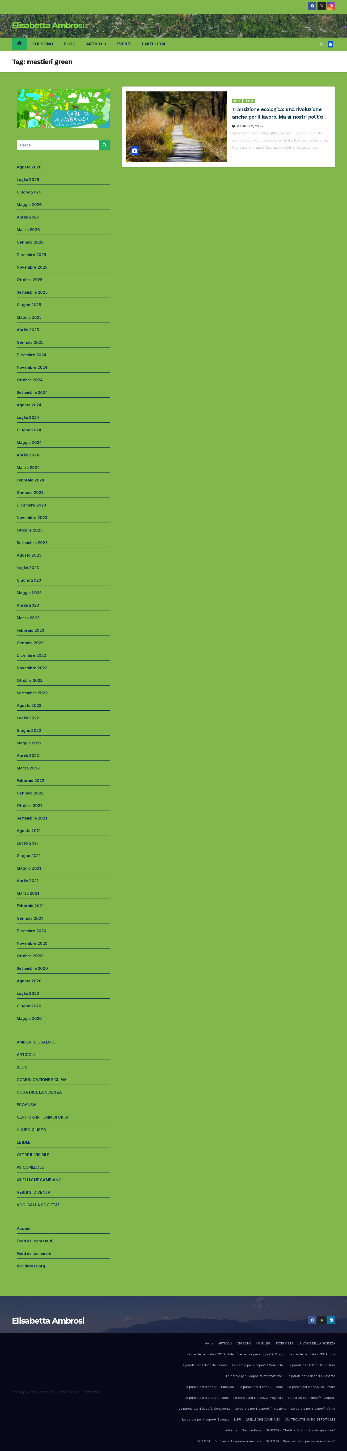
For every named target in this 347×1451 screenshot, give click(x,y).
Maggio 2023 (29, 592)
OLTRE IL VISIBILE (33, 1154)
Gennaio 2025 (30, 342)
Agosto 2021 (29, 830)
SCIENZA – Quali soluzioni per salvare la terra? (300, 1441)
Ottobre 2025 (29, 279)
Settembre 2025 (32, 292)
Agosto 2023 (29, 555)
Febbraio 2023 (30, 630)
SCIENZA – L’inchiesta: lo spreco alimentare (229, 1441)
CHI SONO (42, 44)
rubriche (231, 1430)
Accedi (23, 1228)
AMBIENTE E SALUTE (36, 1042)
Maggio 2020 (29, 1018)
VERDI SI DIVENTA (34, 1192)
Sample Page (252, 1430)
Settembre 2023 (32, 542)
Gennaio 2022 (30, 793)
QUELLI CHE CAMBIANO (39, 1179)
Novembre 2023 (32, 517)
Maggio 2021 (29, 868)
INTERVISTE (284, 1343)
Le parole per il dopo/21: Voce (207, 1397)
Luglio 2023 (28, 567)
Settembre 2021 (32, 818)
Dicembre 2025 (31, 254)
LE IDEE (23, 1142)
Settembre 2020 (32, 968)
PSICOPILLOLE (30, 1167)
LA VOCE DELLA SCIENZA (316, 1343)
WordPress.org (31, 1266)
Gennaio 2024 (30, 492)
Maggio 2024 (29, 442)
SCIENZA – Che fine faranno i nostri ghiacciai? (300, 1430)
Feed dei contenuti (34, 1241)
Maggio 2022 (29, 743)
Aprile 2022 (28, 755)
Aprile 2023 (28, 605)
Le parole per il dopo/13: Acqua (312, 1354)
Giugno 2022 (29, 730)
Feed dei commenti (34, 1253)
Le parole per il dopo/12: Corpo (261, 1354)
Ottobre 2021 (29, 805)
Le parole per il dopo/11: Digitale (210, 1354)
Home (209, 1343)
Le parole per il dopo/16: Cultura (311, 1365)
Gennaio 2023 (30, 642)
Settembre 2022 (32, 693)
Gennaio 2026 (30, 242)
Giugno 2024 (29, 430)
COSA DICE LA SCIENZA (39, 1092)
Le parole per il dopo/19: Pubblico (209, 1387)
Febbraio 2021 (30, 905)
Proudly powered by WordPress (34, 1392)
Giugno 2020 (29, 1006)
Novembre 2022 (32, 667)
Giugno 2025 (29, 304)
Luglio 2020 (28, 993)
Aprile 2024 (28, 455)
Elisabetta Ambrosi (48, 25)
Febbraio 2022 (30, 780)
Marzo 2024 (28, 467)
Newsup (72, 1392)
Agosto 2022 (29, 705)
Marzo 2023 (28, 617)
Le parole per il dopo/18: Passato (311, 1376)
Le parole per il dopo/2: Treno (261, 1387)
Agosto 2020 (29, 981)
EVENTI (124, 44)
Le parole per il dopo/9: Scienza (205, 1419)
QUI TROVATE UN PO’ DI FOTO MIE (310, 1419)
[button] (322, 44)
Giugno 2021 (28, 855)
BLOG (70, 44)
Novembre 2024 (32, 367)
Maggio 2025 (29, 317)
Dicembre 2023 (31, 505)
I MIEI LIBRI (153, 44)
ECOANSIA (27, 1104)
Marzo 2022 (28, 768)
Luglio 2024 (28, 417)
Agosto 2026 (29, 167)
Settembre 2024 (32, 392)
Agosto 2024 (29, 405)
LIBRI (237, 1419)
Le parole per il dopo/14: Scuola (204, 1365)
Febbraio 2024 (30, 480)
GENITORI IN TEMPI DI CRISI (42, 1117)
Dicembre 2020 (32, 930)
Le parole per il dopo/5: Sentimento (205, 1408)
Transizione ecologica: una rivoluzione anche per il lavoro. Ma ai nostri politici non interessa (277, 116)
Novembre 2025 (32, 267)
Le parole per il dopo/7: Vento (313, 1408)
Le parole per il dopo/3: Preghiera (258, 1397)
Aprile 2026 (28, 217)
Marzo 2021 (28, 893)
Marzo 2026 (28, 229)
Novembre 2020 (32, 943)
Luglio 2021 (27, 843)
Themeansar (90, 1392)
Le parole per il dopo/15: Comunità (257, 1365)
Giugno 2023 (29, 580)
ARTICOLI (96, 44)
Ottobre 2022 (29, 680)
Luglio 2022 (28, 718)
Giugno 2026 (29, 192)
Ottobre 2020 (30, 955)
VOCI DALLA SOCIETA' (38, 1204)
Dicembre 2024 (31, 354)
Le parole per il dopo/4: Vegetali (311, 1397)
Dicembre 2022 (31, 655)
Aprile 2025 (28, 329)
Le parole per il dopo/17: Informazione (254, 1376)
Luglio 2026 (28, 179)
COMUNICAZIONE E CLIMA (42, 1079)
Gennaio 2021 (30, 918)
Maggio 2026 (29, 204)
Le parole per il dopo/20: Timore (311, 1387)
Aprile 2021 (27, 880)
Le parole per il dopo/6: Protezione (261, 1408)
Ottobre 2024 (29, 380)
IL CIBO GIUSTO (31, 1129)
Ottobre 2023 (29, 530)
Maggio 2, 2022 (250, 126)
